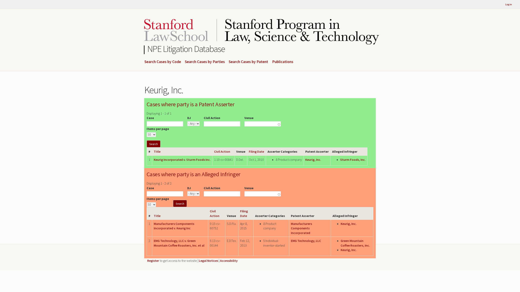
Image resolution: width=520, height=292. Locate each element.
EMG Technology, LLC (306, 241)
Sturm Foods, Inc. (353, 160)
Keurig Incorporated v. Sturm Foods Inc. (182, 160)
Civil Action (212, 118)
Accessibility (229, 261)
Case (150, 118)
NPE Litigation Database (186, 48)
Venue (249, 118)
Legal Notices (208, 261)
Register (153, 261)
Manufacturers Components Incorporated (301, 228)
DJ (189, 118)
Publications (282, 62)
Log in (508, 4)
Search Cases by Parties (205, 62)
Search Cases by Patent (248, 62)
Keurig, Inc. (313, 160)
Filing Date (256, 151)
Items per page (158, 129)
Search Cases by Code (162, 62)
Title (157, 151)
